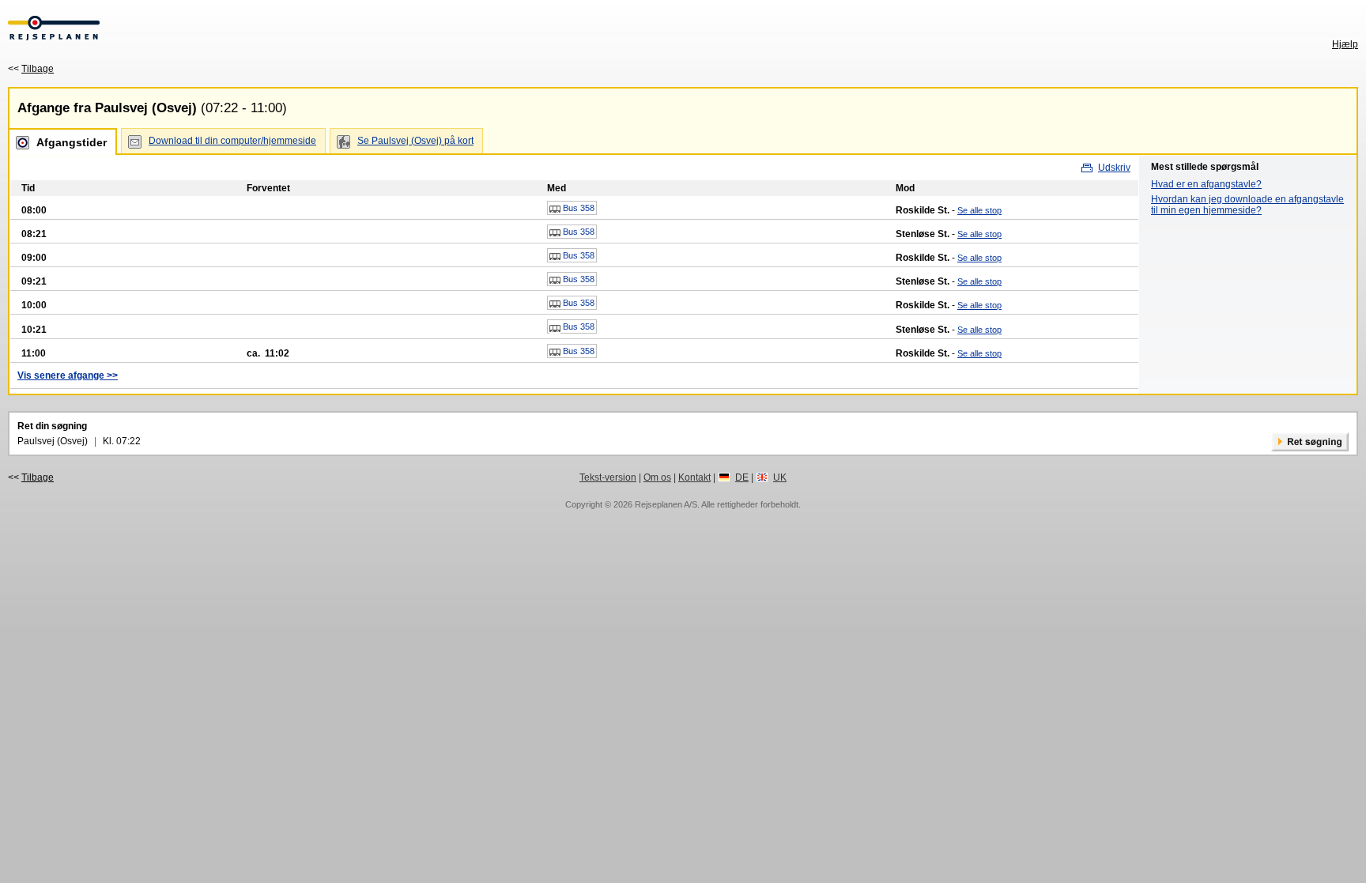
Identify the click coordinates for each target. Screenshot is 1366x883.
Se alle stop (979, 210)
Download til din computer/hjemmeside (232, 140)
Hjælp (1345, 44)
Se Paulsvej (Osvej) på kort (415, 140)
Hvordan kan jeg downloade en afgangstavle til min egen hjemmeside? (1247, 205)
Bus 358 (577, 208)
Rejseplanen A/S (666, 504)
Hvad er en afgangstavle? (1206, 184)
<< (31, 68)
